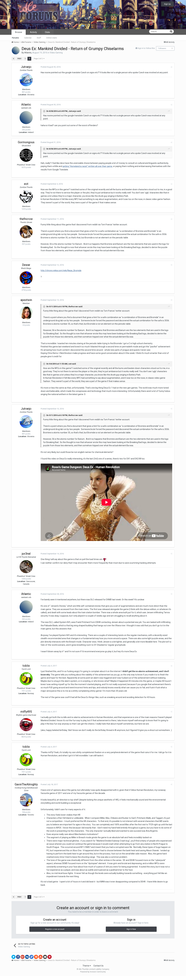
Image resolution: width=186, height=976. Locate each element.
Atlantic (28, 52)
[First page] (13, 59)
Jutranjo (26, 67)
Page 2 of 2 (38, 59)
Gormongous (26, 142)
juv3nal (26, 553)
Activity (33, 32)
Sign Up (167, 4)
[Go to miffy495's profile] (26, 724)
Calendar (28, 38)
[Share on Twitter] (13, 957)
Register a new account (54, 929)
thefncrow (26, 219)
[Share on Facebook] (18, 957)
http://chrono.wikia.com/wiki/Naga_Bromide (61, 270)
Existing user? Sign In (148, 4)
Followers (162, 48)
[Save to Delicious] (31, 957)
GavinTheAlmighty (26, 784)
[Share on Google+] (22, 957)
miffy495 (26, 711)
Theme (86, 966)
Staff (39, 38)
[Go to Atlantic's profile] (16, 50)
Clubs (47, 32)
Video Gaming (56, 52)
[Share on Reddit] (36, 957)
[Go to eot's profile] (26, 196)
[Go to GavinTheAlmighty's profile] (26, 800)
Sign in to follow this (146, 48)
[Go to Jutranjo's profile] (26, 79)
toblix (26, 665)
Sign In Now (131, 929)
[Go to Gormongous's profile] (26, 155)
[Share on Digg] (27, 957)
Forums (15, 38)
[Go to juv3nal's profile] (26, 566)
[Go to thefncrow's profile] (26, 231)
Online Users (51, 38)
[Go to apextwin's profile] (26, 312)
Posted (51, 67)
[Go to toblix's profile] (26, 678)
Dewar (26, 265)
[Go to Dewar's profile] (26, 277)
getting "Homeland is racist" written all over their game (87, 166)
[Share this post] (171, 67)
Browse (18, 32)
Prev (19, 58)
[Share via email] (45, 957)
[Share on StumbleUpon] (41, 957)
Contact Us (98, 966)
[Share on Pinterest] (50, 957)
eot (26, 184)
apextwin (26, 300)
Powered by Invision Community (93, 972)
